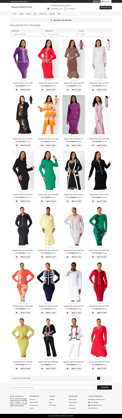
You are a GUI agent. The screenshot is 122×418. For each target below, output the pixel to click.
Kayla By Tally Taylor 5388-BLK (23, 194)
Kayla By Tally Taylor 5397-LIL (73, 139)
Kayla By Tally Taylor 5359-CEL (23, 362)
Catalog (21, 14)
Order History (73, 402)
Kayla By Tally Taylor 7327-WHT (99, 83)
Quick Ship (52, 14)
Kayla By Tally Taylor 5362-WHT (74, 306)
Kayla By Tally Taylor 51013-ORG (48, 139)
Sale (59, 14)
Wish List (72, 405)
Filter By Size (49, 31)
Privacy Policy (34, 405)
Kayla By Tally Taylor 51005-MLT (74, 250)
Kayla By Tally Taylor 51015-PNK (99, 139)
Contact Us (94, 408)
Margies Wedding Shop (21, 7)
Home (14, 14)
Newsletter (72, 408)
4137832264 (71, 9)
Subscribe (104, 387)
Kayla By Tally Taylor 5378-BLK (99, 194)
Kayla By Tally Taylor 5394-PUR (23, 83)
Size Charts (53, 405)
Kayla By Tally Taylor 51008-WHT (73, 362)
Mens (35, 14)
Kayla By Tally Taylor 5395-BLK (23, 139)
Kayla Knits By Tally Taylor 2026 (62, 20)
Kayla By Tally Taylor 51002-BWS (23, 250)
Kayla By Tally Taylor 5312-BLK (73, 194)
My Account (72, 399)
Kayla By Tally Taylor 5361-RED (99, 306)
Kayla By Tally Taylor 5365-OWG (23, 306)
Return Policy (34, 402)
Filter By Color (15, 31)
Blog (50, 402)
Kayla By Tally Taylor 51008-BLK (48, 362)
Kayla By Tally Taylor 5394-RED (48, 83)
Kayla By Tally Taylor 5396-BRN (74, 83)
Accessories (42, 14)
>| (107, 378)
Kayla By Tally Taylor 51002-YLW (48, 250)
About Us (32, 399)
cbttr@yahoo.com (56, 9)
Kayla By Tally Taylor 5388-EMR (48, 194)
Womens (28, 14)
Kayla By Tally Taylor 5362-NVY (48, 306)
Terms (32, 408)
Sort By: (81, 31)
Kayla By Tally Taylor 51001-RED (99, 362)
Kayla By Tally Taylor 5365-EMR (99, 250)
